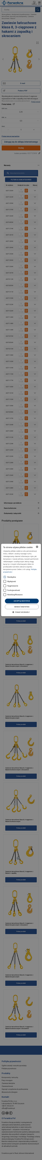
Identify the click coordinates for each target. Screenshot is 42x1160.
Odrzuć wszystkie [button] (21, 607)
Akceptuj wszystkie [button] (22, 601)
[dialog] (21, 580)
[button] (21, 612)
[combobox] (37, 547)
